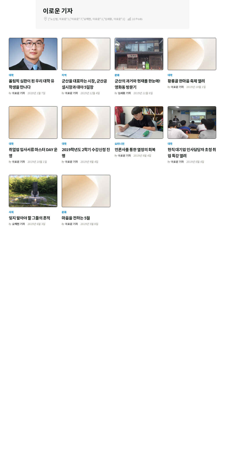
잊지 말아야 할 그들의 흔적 (29, 218)
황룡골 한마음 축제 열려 (186, 81)
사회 (11, 212)
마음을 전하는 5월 (76, 218)
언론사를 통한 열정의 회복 (135, 149)
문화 (117, 75)
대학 (11, 75)
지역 (64, 75)
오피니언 (119, 143)
